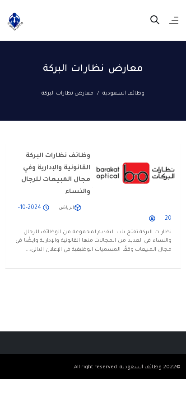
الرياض (66, 208)
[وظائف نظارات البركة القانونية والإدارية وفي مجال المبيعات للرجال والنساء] (135, 173)
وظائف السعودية (123, 94)
